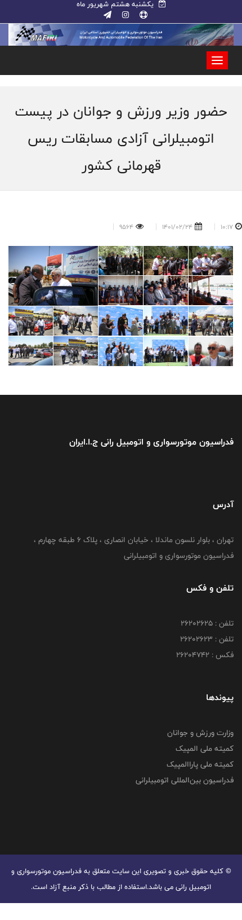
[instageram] (124, 15)
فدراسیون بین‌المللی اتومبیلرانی (185, 780)
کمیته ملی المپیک (205, 748)
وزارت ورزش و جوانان (200, 732)
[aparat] (142, 15)
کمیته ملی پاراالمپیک (200, 764)
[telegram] (107, 15)
